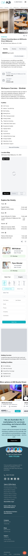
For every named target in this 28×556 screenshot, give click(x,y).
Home (1, 7)
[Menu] (25, 2)
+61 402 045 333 (18, 251)
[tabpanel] (14, 54)
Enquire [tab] (20, 277)
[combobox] (14, 292)
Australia (6, 7)
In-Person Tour (8, 288)
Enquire (18, 411)
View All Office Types (9, 501)
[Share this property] (21, 241)
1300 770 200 (17, 253)
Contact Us (6, 537)
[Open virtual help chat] (24, 552)
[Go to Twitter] (8, 479)
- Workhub (22, 88)
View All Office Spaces (9, 507)
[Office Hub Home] (6, 2)
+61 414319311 (17, 265)
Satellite (14, 193)
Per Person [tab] (22, 49)
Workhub (4, 37)
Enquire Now (14, 440)
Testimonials (6, 523)
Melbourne (16, 7)
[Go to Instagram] (5, 479)
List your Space (7, 539)
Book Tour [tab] (8, 277)
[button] (14, 21)
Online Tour (20, 288)
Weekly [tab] (14, 49)
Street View (21, 193)
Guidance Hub (7, 531)
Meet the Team (7, 521)
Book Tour (14, 322)
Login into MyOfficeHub (9, 541)
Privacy (5, 554)
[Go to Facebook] (18, 479)
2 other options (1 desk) (6, 411)
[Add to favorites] (25, 241)
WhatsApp (15, 256)
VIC (11, 7)
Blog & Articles (7, 529)
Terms (10, 554)
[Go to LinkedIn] (15, 479)
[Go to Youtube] (11, 479)
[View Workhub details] (3, 30)
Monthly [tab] (5, 49)
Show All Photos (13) (23, 31)
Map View (6, 193)
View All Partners (8, 513)
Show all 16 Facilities (14, 147)
